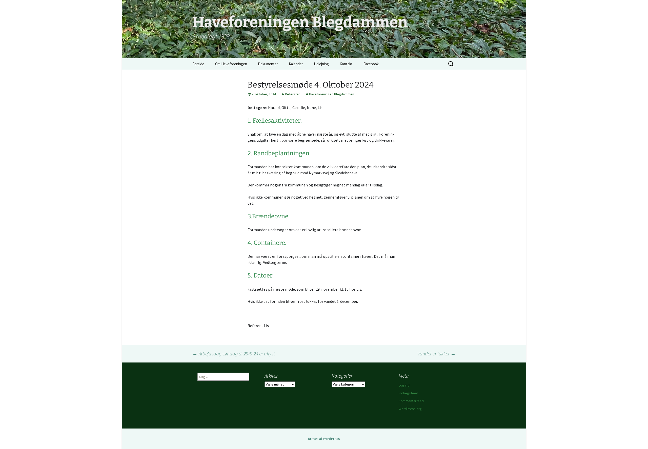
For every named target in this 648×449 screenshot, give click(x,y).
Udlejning (321, 63)
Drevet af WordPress (324, 438)
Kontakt (346, 63)
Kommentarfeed (411, 401)
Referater (292, 94)
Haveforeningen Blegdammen (331, 94)
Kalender (296, 63)
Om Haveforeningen (231, 63)
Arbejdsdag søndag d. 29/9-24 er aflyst (233, 353)
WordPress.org (410, 409)
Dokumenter (268, 63)
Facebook (371, 63)
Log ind (404, 385)
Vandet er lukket (436, 353)
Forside (198, 63)
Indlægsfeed (408, 393)
